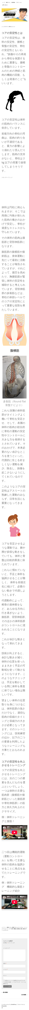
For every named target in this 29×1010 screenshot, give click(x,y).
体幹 (12, 928)
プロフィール (19, 2)
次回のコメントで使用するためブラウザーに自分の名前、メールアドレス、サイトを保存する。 (14, 982)
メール (5, 969)
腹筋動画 (13, 2)
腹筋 (21, 928)
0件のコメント (12, 26)
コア (10, 928)
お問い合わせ (4, 4)
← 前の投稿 (5, 992)
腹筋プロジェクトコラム (17, 927)
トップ (3, 2)
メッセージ (6, 948)
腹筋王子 (25, 928)
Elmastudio (4, 1006)
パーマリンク (5, 930)
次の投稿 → (24, 994)
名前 (4, 963)
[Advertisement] (15, 190)
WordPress (13, 1004)
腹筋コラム (8, 2)
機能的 (15, 928)
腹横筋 (18, 928)
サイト (5, 975)
